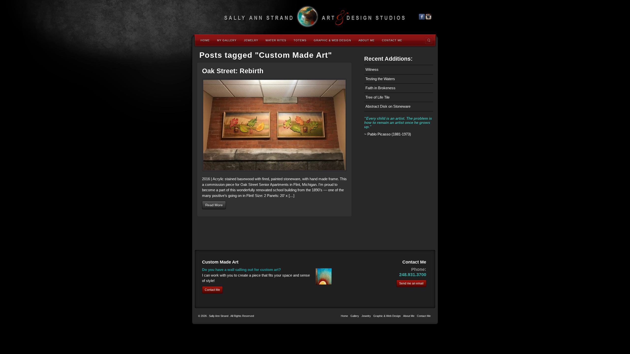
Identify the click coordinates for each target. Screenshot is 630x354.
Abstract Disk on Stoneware (387, 106)
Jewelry (251, 40)
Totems (300, 40)
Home (205, 40)
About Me (367, 40)
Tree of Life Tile (377, 97)
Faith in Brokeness (380, 88)
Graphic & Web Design (332, 40)
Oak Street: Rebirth (233, 71)
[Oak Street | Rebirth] (274, 125)
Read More (214, 205)
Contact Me (392, 40)
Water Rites (276, 40)
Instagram (428, 17)
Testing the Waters (380, 79)
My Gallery (226, 40)
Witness (371, 69)
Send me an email (411, 283)
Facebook (422, 17)
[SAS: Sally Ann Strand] (315, 17)
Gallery (354, 315)
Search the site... (428, 40)
